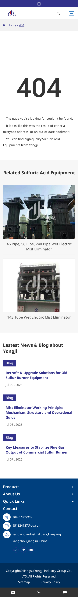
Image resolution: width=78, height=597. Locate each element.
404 (21, 25)
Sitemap (24, 582)
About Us (11, 493)
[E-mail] (13, 592)
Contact (10, 508)
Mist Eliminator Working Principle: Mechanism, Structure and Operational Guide (39, 412)
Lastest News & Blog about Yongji (33, 348)
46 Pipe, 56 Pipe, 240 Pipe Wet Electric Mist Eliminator (39, 247)
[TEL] (39, 592)
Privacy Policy (50, 582)
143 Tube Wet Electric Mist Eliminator (39, 317)
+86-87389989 (22, 517)
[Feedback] (65, 592)
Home (12, 25)
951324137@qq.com (26, 525)
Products (11, 486)
